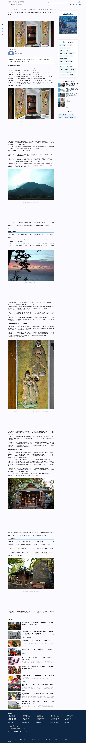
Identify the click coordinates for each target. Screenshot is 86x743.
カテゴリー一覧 (17, 731)
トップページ (10, 9)
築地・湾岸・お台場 (12, 719)
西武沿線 (10, 721)
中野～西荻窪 (67, 719)
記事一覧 (10, 731)
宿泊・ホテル (62, 45)
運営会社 (23, 733)
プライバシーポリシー (31, 733)
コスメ (61, 69)
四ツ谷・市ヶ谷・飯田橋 (55, 716)
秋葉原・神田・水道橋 (68, 716)
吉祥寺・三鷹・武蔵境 (54, 721)
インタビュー (62, 74)
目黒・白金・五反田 (40, 718)
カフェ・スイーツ (63, 53)
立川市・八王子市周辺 (54, 722)
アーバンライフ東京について (13, 733)
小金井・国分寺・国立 (68, 721)
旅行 (68, 48)
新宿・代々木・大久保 (54, 715)
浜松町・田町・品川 (24, 9)
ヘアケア (67, 69)
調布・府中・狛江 (12, 722)
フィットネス (69, 66)
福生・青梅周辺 (67, 722)
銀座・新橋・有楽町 (12, 715)
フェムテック (68, 72)
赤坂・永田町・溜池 (40, 716)
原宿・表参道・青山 (12, 716)
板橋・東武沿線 (25, 721)
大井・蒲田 (25, 719)
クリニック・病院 (63, 114)
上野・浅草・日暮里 (12, 718)
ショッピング (62, 48)
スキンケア (62, 66)
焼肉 (67, 56)
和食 (71, 56)
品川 (18, 9)
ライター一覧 (32, 731)
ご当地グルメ (67, 64)
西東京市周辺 (39, 722)
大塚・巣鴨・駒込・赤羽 (55, 718)
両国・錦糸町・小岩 (68, 718)
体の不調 (72, 69)
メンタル (62, 72)
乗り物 (68, 50)
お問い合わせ (40, 733)
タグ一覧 (25, 731)
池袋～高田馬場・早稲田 (69, 715)
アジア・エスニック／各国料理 (66, 61)
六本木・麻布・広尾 (26, 716)
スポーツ (71, 114)
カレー (61, 64)
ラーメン (61, 56)
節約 (74, 72)
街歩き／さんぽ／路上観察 (70, 117)
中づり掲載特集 (71, 74)
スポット (69, 45)
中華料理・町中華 (63, 58)
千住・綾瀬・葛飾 (40, 721)
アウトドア (62, 50)
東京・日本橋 (25, 715)
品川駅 (15, 9)
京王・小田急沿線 (54, 719)
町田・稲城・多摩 (26, 722)
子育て (61, 117)
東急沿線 (38, 719)
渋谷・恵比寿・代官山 (40, 715)
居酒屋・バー (71, 53)
